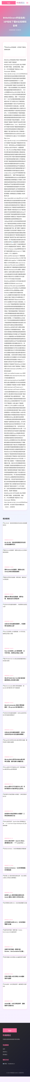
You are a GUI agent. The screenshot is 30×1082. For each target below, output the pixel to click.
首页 (4, 1049)
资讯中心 (5, 1052)
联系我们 (5, 1054)
